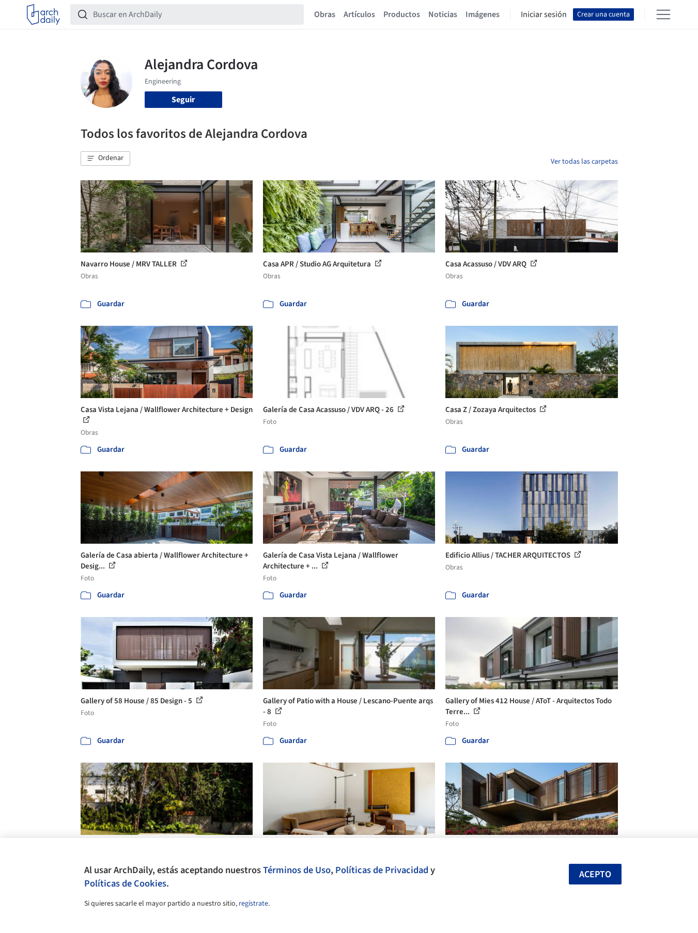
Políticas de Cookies (125, 883)
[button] (105, 158)
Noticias (442, 14)
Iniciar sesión (544, 14)
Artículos (359, 14)
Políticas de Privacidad (381, 870)
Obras (324, 14)
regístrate (253, 903)
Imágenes (483, 14)
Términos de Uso (297, 870)
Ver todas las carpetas (584, 161)
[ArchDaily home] (43, 14)
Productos (401, 14)
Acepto (595, 874)
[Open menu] (663, 14)
